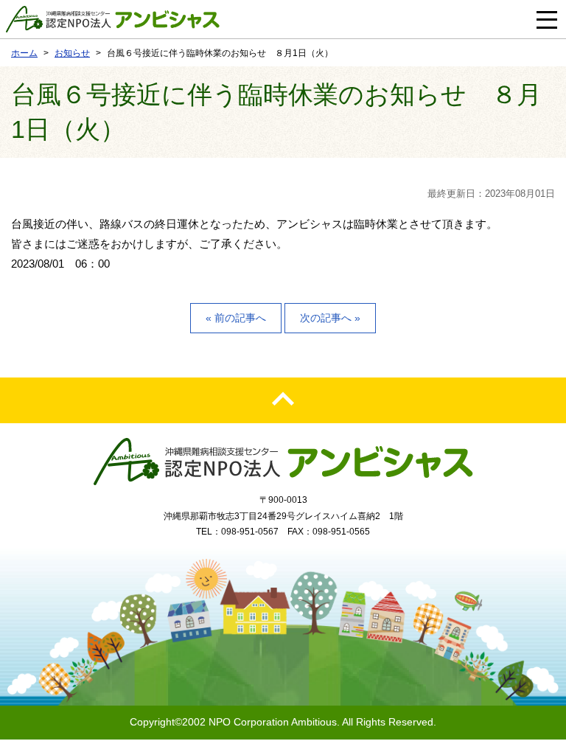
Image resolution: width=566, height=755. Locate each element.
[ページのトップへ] (283, 400)
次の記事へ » (330, 318)
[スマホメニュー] (547, 19)
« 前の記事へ (236, 318)
